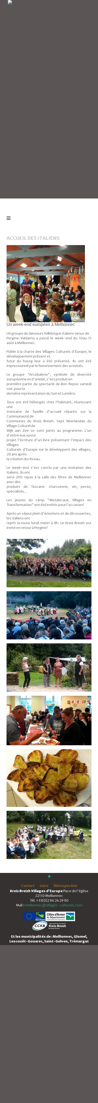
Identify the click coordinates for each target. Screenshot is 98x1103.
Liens (44, 885)
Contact (27, 885)
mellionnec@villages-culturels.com (53, 905)
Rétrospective (65, 885)
